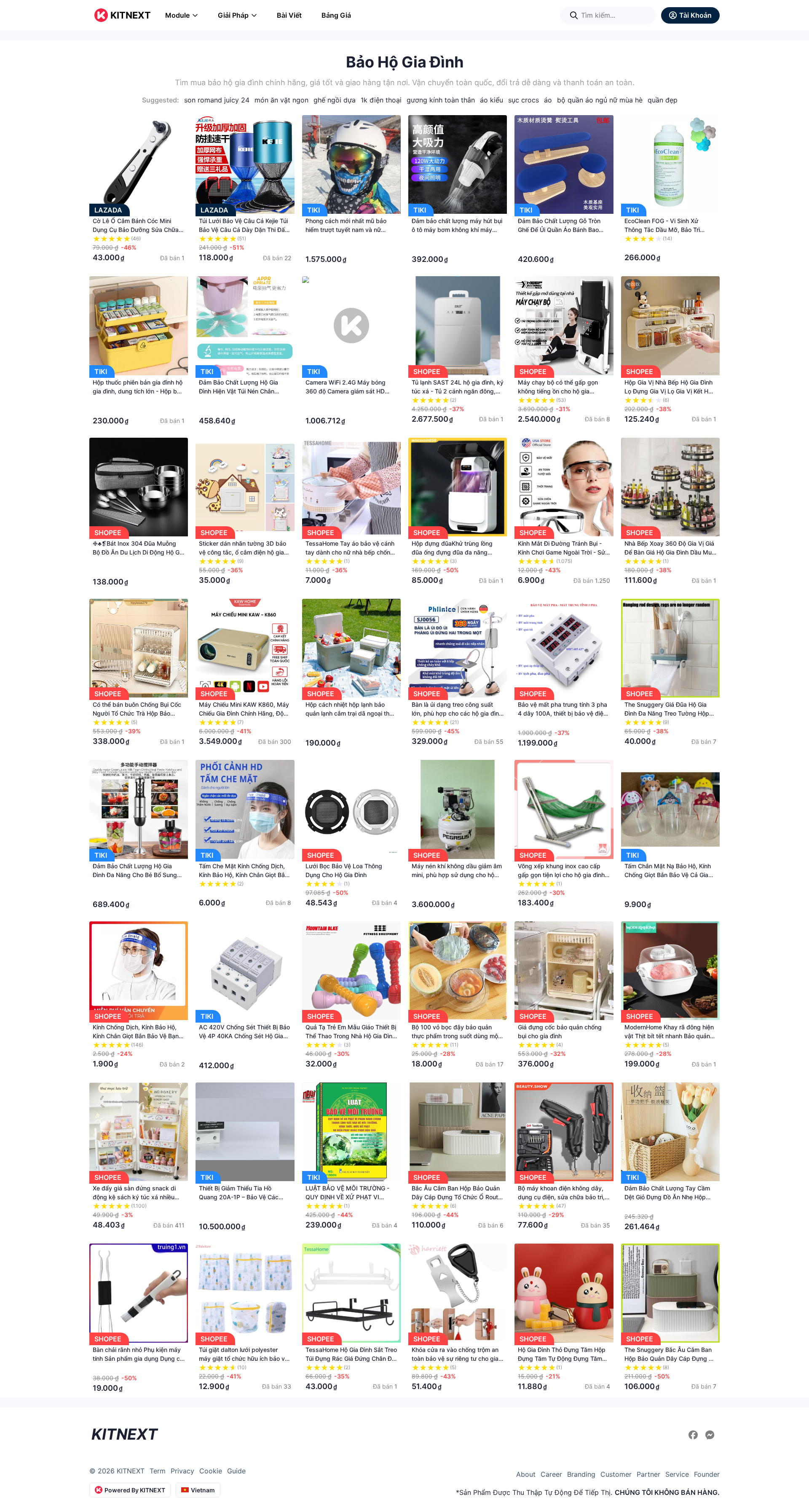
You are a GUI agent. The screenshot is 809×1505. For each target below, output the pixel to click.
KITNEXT (130, 15)
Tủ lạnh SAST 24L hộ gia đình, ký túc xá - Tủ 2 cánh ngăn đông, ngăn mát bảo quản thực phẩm (458, 391)
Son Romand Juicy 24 (216, 100)
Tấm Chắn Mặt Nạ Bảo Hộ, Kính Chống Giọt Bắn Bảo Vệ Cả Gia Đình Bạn (667, 874)
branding (581, 1474)
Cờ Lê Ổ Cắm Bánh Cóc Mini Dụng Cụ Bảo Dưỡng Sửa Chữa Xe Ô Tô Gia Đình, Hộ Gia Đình (136, 229)
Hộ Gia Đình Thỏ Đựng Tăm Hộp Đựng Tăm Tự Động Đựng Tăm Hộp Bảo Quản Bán (561, 1358)
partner (648, 1474)
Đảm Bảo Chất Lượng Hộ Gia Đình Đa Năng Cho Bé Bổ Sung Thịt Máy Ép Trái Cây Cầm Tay (135, 874)
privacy (182, 1471)
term (158, 1471)
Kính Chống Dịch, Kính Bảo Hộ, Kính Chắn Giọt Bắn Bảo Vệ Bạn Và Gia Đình (136, 1035)
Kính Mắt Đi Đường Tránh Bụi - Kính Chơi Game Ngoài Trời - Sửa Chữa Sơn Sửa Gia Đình (563, 552)
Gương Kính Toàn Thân (441, 100)
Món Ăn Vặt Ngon (281, 100)
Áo (548, 100)
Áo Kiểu (491, 100)
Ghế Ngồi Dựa (334, 100)
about (526, 1474)
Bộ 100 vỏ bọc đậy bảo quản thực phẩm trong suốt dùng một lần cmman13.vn (456, 1035)
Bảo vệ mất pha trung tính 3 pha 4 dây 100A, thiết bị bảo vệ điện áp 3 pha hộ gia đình (562, 713)
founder (707, 1474)
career (551, 1474)
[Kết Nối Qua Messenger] (710, 1435)
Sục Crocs (523, 100)
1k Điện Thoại (381, 100)
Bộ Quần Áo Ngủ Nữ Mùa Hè (600, 100)
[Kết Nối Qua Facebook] (694, 1435)
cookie (210, 1471)
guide (236, 1471)
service (677, 1474)
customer (616, 1474)
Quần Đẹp (663, 100)
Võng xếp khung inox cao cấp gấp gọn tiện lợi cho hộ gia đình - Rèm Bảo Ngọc (563, 874)
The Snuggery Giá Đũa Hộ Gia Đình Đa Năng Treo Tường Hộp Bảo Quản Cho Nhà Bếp (666, 713)
